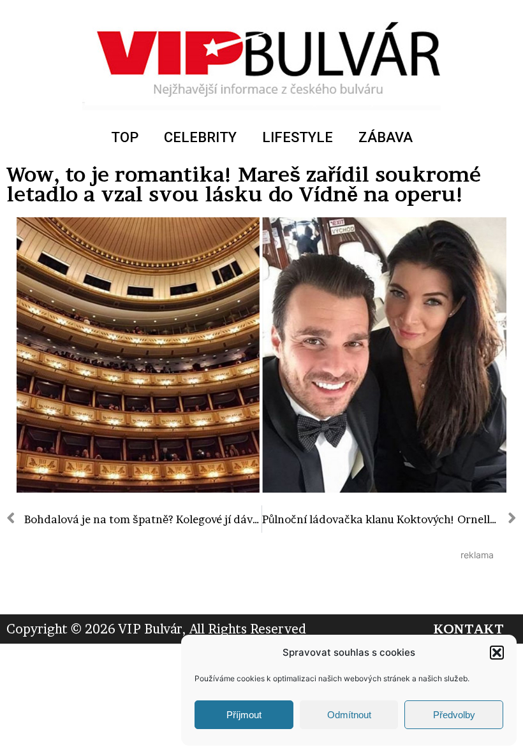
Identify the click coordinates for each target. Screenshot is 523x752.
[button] (496, 652)
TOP (124, 137)
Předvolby (454, 714)
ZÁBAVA (385, 137)
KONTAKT (468, 629)
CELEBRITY (200, 137)
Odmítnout (349, 714)
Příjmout (244, 714)
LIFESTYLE (297, 137)
